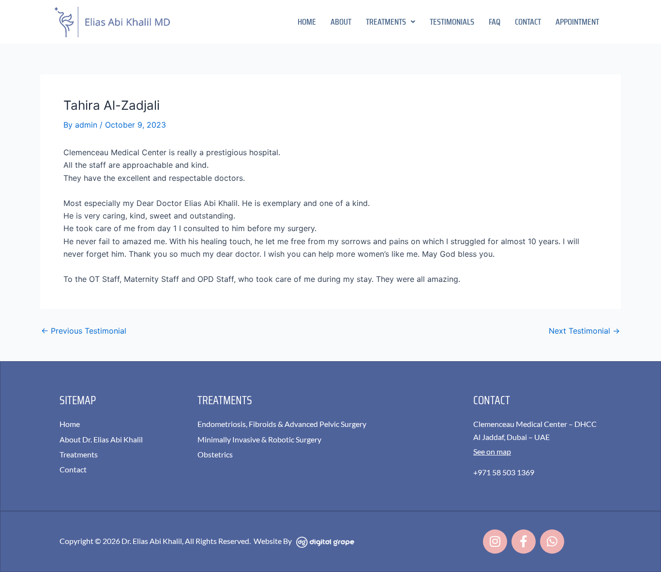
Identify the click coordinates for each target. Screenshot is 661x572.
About (340, 22)
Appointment (577, 22)
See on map (492, 451)
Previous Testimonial (83, 331)
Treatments (386, 22)
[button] (390, 21)
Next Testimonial (584, 331)
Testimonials (452, 22)
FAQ (494, 22)
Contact (528, 22)
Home (307, 22)
